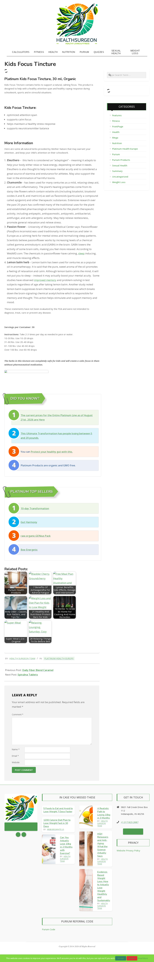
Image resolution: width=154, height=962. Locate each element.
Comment (17, 714)
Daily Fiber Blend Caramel (37, 670)
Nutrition (117, 143)
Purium (116, 154)
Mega (115, 137)
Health (115, 132)
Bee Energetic (29, 549)
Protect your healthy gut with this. (52, 451)
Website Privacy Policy (128, 850)
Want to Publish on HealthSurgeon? (21, 826)
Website (16, 762)
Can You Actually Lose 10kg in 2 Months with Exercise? (66, 845)
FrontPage (117, 126)
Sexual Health (119, 165)
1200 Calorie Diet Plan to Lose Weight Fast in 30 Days (57, 823)
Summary (117, 171)
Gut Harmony (29, 522)
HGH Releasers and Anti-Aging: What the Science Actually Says (102, 845)
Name (15, 749)
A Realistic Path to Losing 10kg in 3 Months (103, 813)
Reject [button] (132, 958)
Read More (143, 958)
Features (117, 115)
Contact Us (133, 831)
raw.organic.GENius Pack (36, 536)
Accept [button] (121, 958)
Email (15, 755)
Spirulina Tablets (28, 674)
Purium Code (48, 929)
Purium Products (121, 159)
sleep (81, 253)
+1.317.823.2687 (130, 822)
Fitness (116, 120)
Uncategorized (120, 176)
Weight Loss (118, 182)
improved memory (45, 280)
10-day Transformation (35, 508)
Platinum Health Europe (59, 658)
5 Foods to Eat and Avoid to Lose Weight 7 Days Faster (58, 810)
